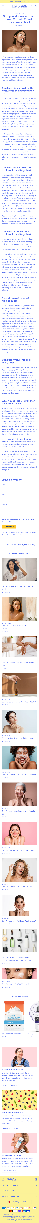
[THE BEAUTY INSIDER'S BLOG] (19, 1057)
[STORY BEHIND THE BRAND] (19, 1142)
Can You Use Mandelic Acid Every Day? (18, 850)
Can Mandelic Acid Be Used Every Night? (19, 702)
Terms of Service (19, 535)
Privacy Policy (6, 535)
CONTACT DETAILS (10, 1185)
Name (3, 484)
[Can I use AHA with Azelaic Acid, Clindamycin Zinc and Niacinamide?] (19, 940)
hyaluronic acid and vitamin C (12, 285)
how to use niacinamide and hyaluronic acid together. (19, 222)
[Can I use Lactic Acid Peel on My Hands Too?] (19, 646)
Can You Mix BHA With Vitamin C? (16, 984)
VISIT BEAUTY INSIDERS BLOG (11, 1085)
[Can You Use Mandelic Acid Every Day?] (19, 833)
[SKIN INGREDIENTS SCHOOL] (19, 1100)
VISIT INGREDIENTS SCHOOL (10, 1128)
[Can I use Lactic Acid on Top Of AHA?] (19, 870)
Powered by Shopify (19, 1220)
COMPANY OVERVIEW (11, 1196)
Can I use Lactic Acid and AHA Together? (19, 774)
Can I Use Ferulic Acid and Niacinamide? (19, 738)
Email (3, 494)
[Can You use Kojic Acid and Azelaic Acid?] (19, 905)
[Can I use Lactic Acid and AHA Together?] (19, 757)
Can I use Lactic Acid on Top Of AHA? (17, 886)
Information (8, 1191)
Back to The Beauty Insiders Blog (21, 545)
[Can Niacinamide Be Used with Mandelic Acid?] (19, 569)
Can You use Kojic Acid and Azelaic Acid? (19, 921)
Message (4, 504)
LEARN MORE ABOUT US (9, 1171)
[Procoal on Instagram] (36, 1179)
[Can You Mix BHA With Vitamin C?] (19, 973)
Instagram (5, 469)
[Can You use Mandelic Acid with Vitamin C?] (19, 794)
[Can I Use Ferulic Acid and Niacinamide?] (19, 721)
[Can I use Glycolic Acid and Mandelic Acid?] (19, 609)
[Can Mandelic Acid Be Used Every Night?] (19, 685)
